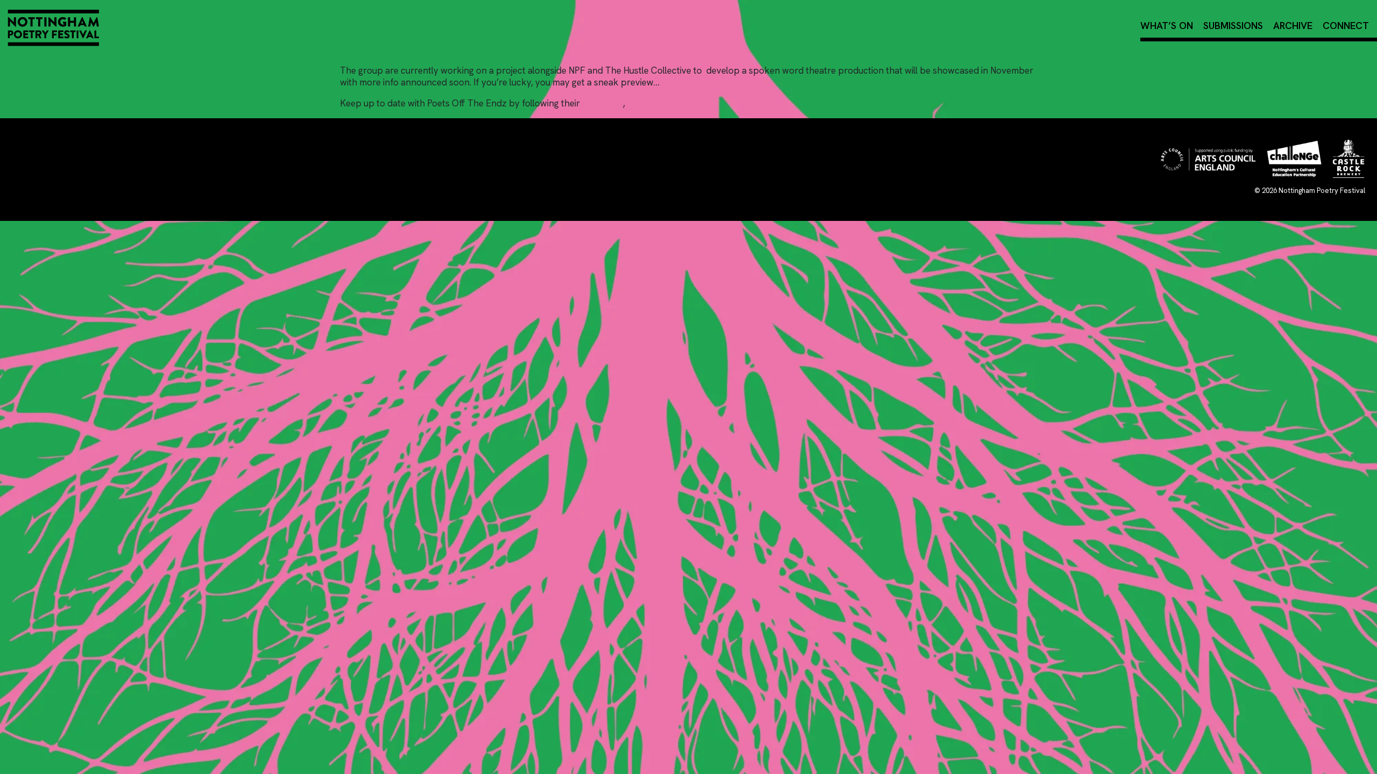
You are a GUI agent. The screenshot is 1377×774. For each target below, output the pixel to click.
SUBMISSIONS (1233, 25)
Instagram (602, 103)
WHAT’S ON (1166, 25)
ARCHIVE (1292, 25)
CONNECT (1346, 25)
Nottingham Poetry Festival (1322, 190)
